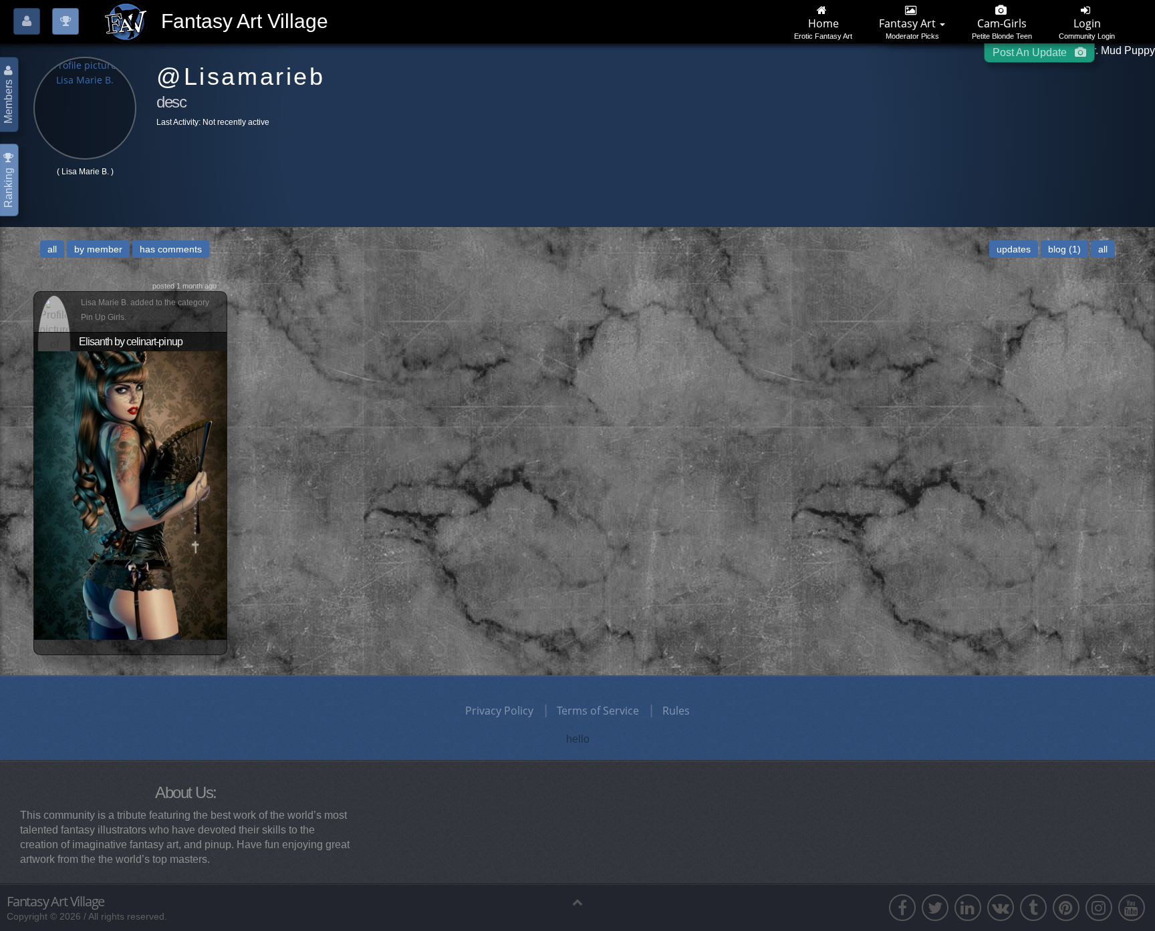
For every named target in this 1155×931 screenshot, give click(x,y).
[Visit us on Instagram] (1098, 907)
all (52, 249)
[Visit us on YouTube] (1131, 907)
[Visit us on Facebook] (902, 907)
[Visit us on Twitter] (935, 907)
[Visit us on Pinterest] (1066, 907)
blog (1064, 249)
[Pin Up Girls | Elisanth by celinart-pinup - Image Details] (130, 494)
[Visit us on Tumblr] (1033, 907)
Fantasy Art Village (55, 901)
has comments (171, 249)
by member (98, 249)
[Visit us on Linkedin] (967, 907)
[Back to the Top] (577, 901)
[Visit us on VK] (1000, 907)
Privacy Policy (499, 710)
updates (1014, 249)
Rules (676, 710)
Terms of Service (598, 710)
